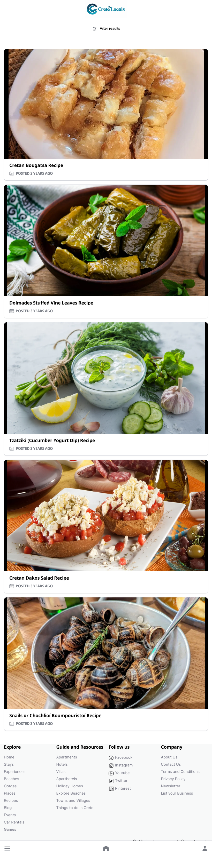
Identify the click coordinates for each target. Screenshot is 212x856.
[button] (7, 848)
